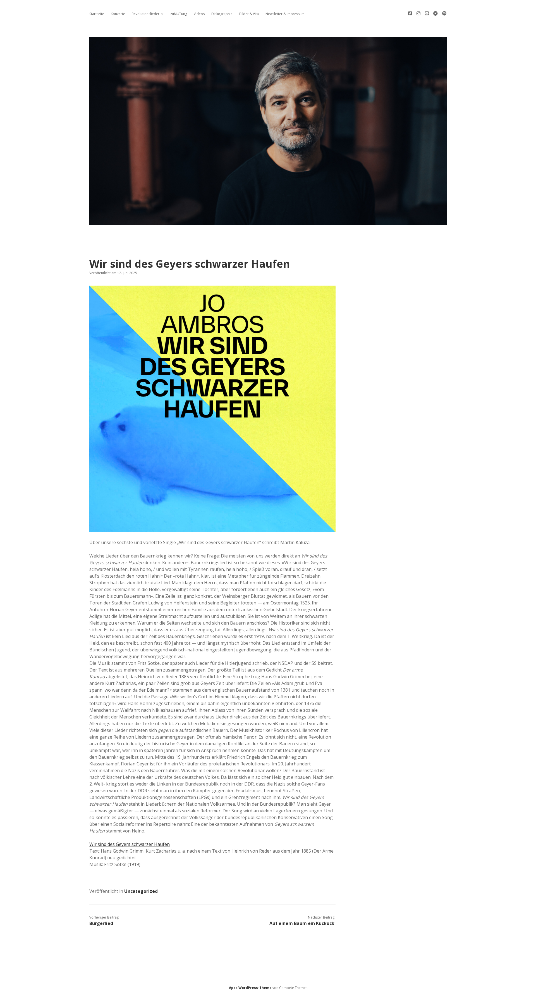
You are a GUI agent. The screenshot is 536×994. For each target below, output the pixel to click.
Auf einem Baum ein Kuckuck (301, 923)
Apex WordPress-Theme (250, 987)
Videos (199, 13)
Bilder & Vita (249, 13)
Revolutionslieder (145, 13)
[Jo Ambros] (268, 222)
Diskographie (222, 13)
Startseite (96, 13)
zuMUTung (178, 13)
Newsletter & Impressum (285, 13)
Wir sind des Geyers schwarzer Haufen (129, 844)
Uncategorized (141, 891)
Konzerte (118, 13)
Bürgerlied (101, 923)
